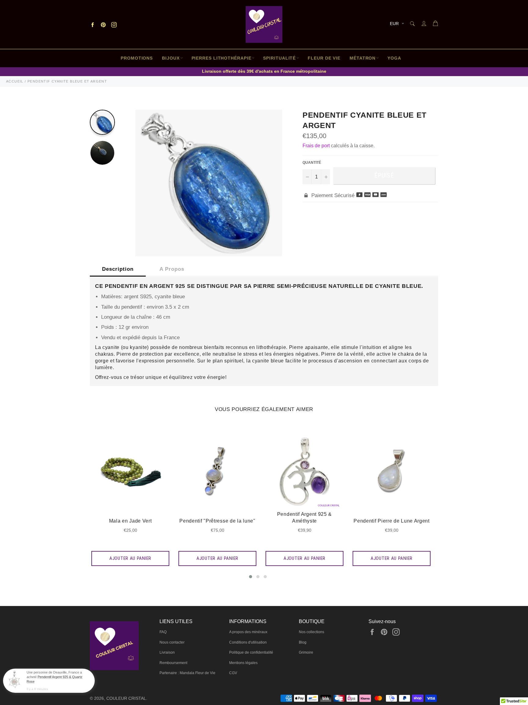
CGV (233, 673)
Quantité (311, 162)
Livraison (167, 652)
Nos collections (311, 632)
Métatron (363, 58)
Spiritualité (279, 58)
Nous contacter (172, 642)
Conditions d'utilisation (248, 642)
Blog (302, 642)
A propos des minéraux (248, 632)
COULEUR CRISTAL (126, 698)
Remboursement (173, 663)
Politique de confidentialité (251, 652)
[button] (250, 577)
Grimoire (306, 652)
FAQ (163, 632)
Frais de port (316, 145)
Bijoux (170, 58)
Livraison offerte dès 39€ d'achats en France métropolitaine (264, 71)
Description (118, 269)
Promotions (137, 58)
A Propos (172, 269)
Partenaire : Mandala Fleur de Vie (187, 673)
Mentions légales (243, 663)
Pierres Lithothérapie (221, 58)
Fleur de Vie (324, 58)
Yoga (394, 58)
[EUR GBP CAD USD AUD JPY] (396, 24)
